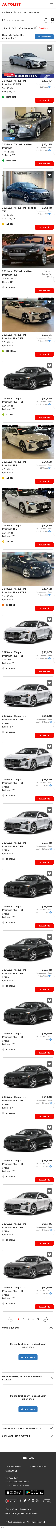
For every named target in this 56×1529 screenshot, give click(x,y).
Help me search (44, 36)
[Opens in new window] (14, 1492)
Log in (47, 1501)
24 (38, 1319)
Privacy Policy (25, 1509)
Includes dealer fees (44, 84)
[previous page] (10, 1319)
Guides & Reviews (38, 1466)
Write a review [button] (28, 1357)
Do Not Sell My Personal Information (21, 1513)
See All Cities (11, 1477)
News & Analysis (13, 1466)
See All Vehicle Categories (17, 1485)
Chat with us (11, 1470)
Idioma (12, 1501)
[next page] (45, 1319)
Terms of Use (11, 1509)
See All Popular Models (17, 1481)
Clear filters (43, 28)
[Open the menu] (52, 4)
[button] (45, 20)
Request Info (44, 100)
